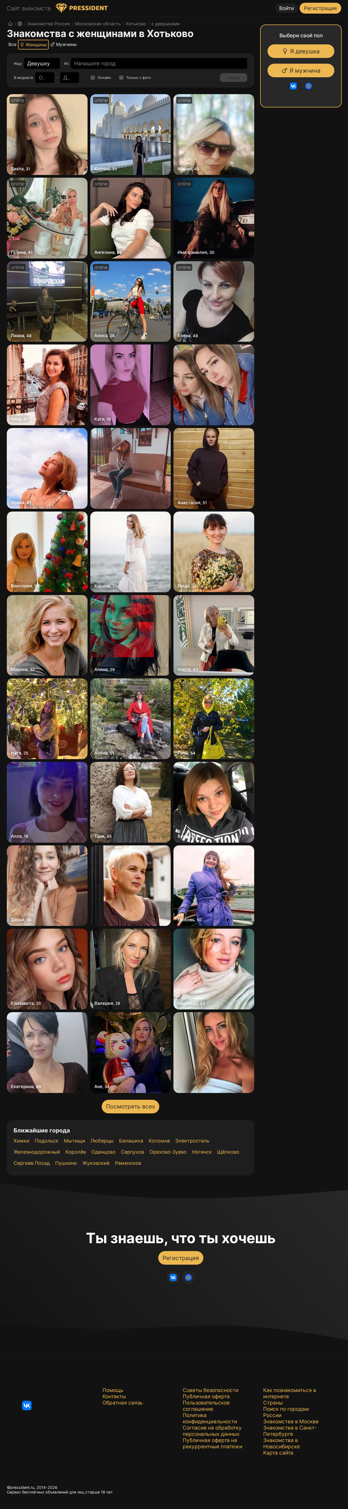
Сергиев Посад (32, 1163)
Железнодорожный (37, 1152)
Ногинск (202, 1152)
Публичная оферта (206, 1396)
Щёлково (228, 1152)
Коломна (159, 1141)
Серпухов (132, 1152)
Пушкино (66, 1163)
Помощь (112, 1390)
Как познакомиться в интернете (289, 1393)
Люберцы (102, 1141)
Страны (273, 1403)
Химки (21, 1141)
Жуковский (96, 1163)
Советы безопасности (210, 1390)
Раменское (128, 1163)
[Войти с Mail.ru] (307, 86)
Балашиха (131, 1141)
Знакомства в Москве (291, 1421)
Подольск (46, 1141)
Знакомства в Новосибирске (281, 1443)
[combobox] (38, 63)
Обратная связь (122, 1403)
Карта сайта (278, 1453)
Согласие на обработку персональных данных (212, 1431)
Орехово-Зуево (168, 1152)
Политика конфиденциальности (210, 1418)
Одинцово (103, 1152)
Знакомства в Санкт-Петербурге (290, 1431)
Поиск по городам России (286, 1412)
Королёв (76, 1152)
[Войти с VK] (291, 86)
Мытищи (74, 1141)
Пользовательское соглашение (206, 1406)
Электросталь (192, 1141)
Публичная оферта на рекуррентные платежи (212, 1443)
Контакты (114, 1396)
